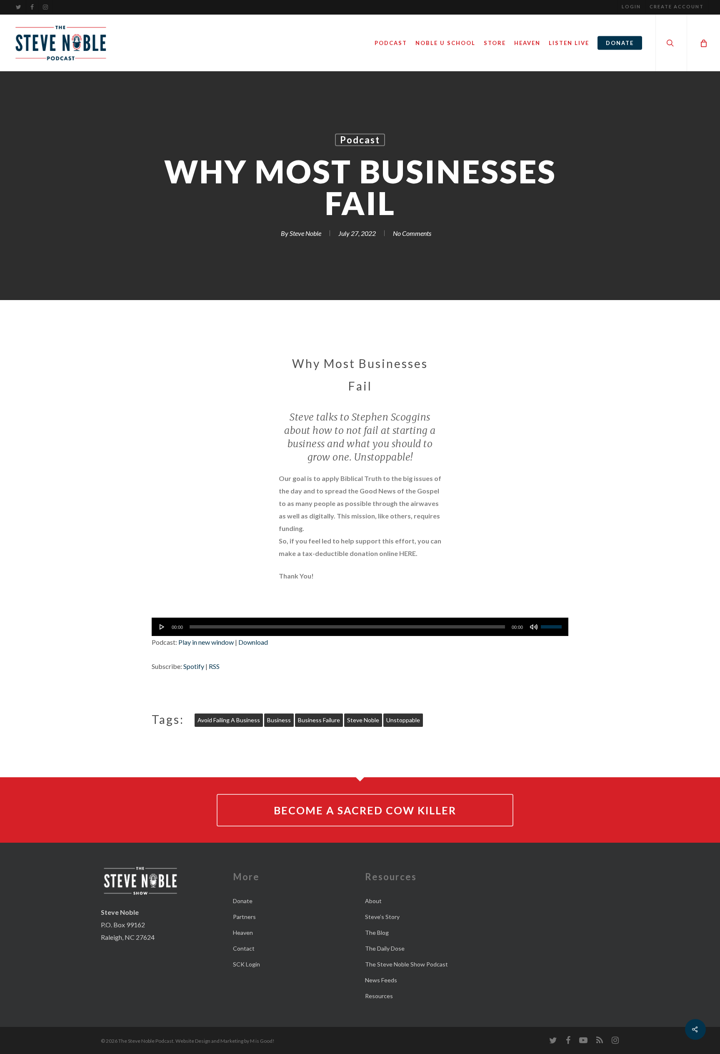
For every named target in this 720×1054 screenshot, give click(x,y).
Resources (379, 995)
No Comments (412, 233)
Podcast (360, 139)
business (279, 720)
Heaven (243, 932)
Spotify (193, 666)
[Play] (162, 627)
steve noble (363, 720)
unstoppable (403, 720)
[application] (360, 627)
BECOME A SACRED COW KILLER (365, 810)
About (373, 900)
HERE (407, 553)
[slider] (552, 623)
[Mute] (534, 627)
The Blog (377, 932)
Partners (244, 916)
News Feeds (381, 980)
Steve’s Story (382, 916)
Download (253, 642)
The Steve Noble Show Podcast (406, 964)
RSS (214, 666)
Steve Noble (305, 233)
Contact (244, 948)
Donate (242, 900)
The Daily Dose (385, 948)
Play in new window (206, 642)
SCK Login (246, 964)
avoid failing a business (229, 720)
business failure (319, 720)
